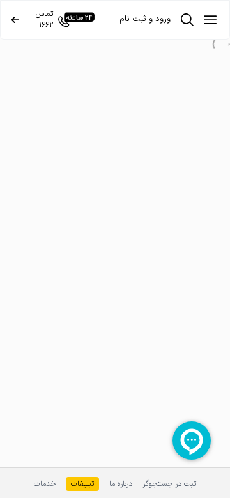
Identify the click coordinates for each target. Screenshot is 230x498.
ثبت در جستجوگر (169, 483)
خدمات (45, 483)
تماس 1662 (44, 19)
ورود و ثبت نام (145, 19)
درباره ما (120, 483)
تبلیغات (82, 484)
